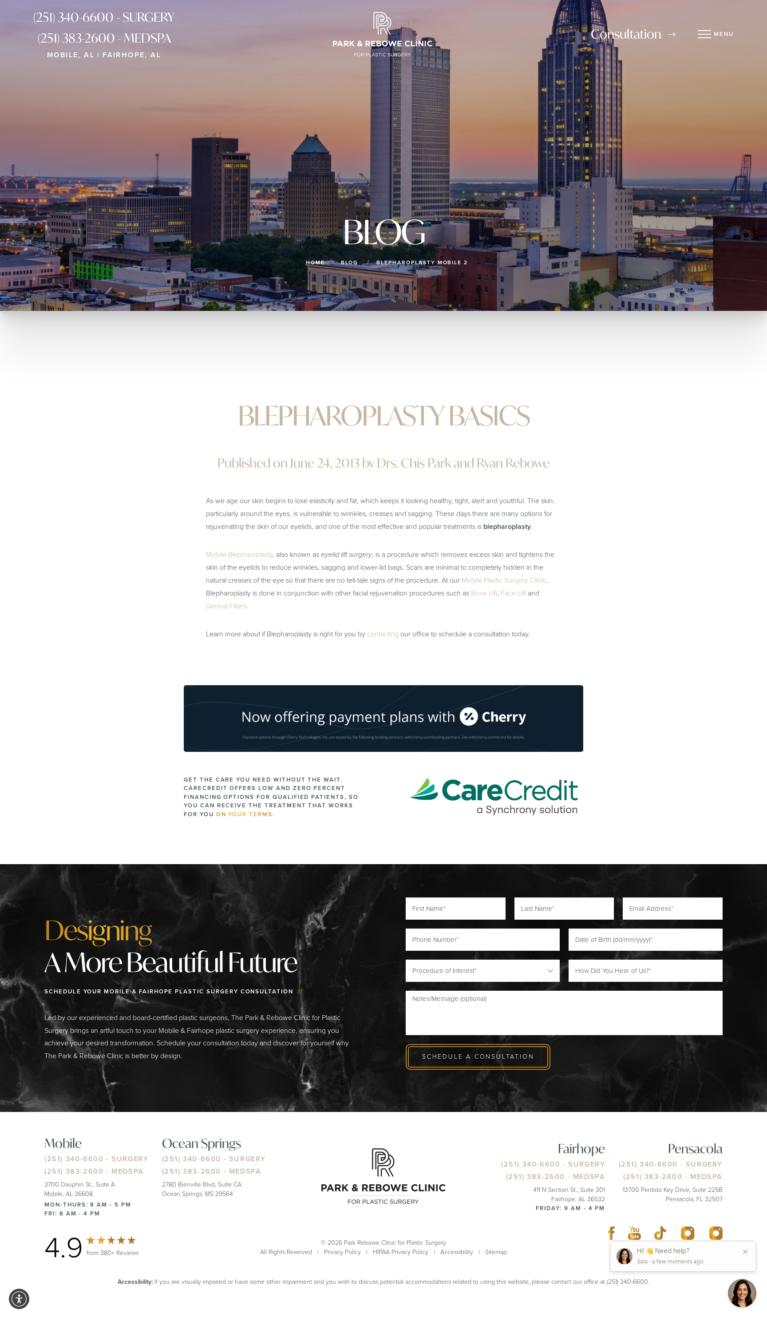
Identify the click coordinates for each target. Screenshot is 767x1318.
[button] (19, 1299)
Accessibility (456, 1252)
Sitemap (496, 1252)
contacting (383, 634)
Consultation (626, 34)
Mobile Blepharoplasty (239, 554)
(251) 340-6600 (73, 1159)
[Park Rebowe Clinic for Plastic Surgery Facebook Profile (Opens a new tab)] (611, 1235)
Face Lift (513, 593)
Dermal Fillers (226, 606)
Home (315, 262)
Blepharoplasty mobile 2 (422, 262)
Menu (724, 34)
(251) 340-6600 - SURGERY (104, 17)
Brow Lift (484, 593)
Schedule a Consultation (478, 1056)
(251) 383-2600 (73, 1171)
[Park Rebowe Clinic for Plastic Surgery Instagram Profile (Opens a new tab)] (688, 1235)
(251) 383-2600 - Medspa (104, 38)
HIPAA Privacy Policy (400, 1252)
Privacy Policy (342, 1252)
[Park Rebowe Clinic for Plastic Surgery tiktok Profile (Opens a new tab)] (660, 1235)
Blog (350, 262)
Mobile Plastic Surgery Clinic (504, 580)
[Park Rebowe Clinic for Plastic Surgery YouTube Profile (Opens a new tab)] (634, 1235)
